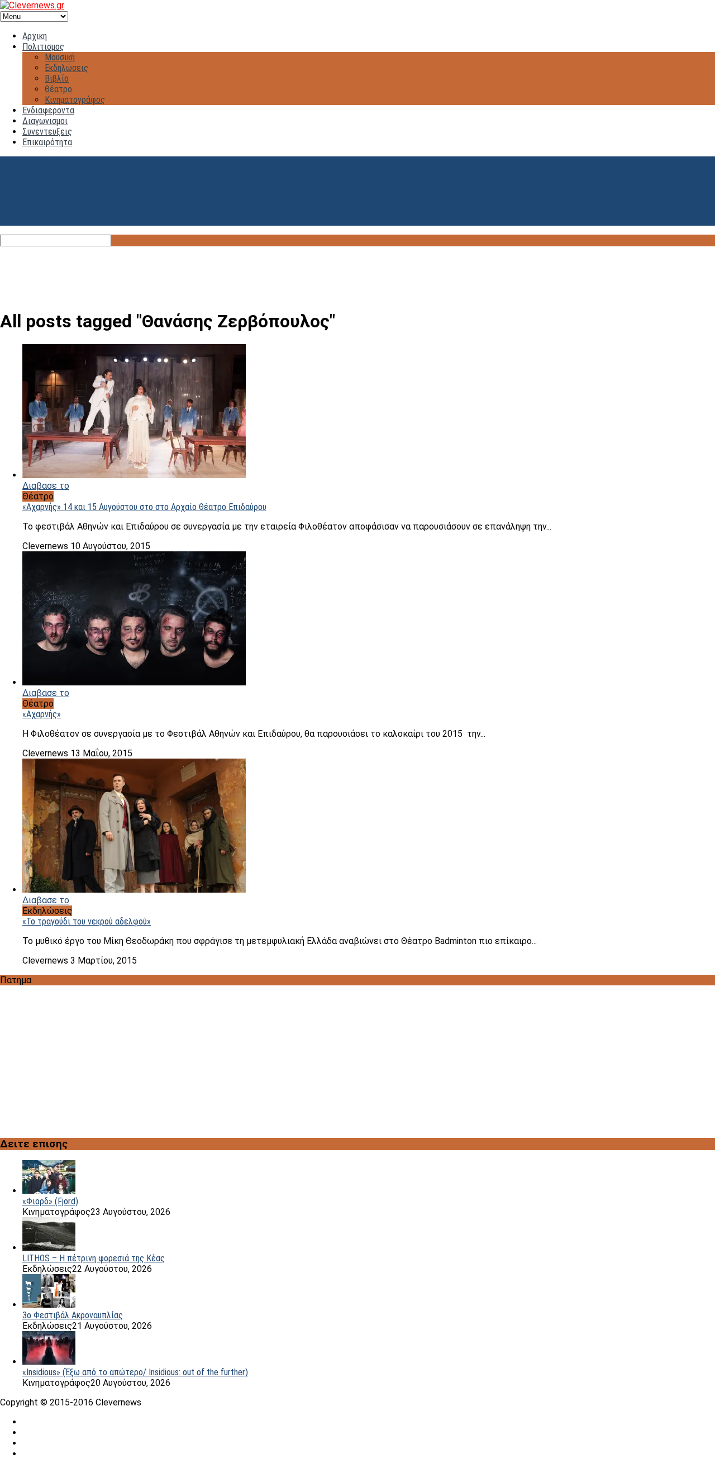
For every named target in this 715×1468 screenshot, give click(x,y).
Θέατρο (58, 89)
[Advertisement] (357, 271)
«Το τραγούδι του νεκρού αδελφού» (86, 921)
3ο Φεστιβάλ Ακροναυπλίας (72, 1315)
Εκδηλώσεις (66, 68)
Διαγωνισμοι (45, 121)
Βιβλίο (57, 78)
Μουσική (60, 57)
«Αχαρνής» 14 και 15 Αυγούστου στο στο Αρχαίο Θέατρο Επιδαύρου (144, 507)
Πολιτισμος (43, 46)
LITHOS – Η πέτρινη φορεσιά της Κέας (93, 1258)
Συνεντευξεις (47, 131)
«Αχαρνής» (41, 714)
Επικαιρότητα (47, 142)
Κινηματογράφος (75, 99)
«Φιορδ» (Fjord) (50, 1201)
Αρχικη (34, 36)
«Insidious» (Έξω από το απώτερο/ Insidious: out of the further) (135, 1372)
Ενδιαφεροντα (48, 110)
